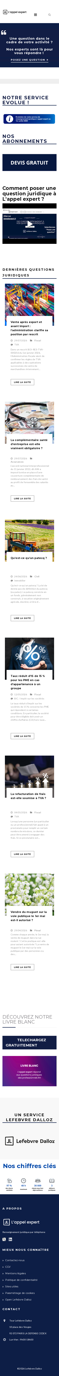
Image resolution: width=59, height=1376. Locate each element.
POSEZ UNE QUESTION (28, 59)
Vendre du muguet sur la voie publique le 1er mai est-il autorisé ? (29, 916)
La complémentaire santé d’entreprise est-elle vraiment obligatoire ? (29, 444)
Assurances (17, 461)
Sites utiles (11, 1286)
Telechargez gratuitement (27, 1042)
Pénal (37, 930)
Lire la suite (22, 382)
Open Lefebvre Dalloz (18, 1299)
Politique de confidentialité (21, 1279)
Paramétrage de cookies (20, 1293)
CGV (7, 1266)
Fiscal (37, 340)
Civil (36, 576)
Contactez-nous (14, 1260)
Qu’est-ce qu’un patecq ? (29, 558)
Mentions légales (15, 1273)
